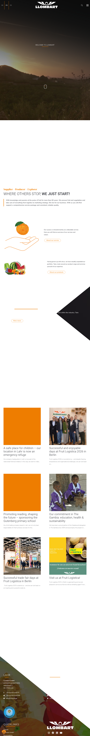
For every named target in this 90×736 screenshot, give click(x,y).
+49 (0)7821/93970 (12, 692)
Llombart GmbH (9, 732)
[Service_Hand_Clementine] (22, 236)
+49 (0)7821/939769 (13, 695)
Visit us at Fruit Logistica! (64, 577)
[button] (82, 5)
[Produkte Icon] (15, 268)
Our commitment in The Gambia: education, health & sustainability (66, 517)
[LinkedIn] (57, 733)
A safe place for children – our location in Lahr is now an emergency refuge (22, 451)
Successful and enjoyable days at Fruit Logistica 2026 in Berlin (67, 451)
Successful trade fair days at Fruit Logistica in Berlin (21, 579)
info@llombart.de (11, 698)
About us (45, 69)
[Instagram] (49, 733)
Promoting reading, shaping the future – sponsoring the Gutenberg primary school (21, 517)
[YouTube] (61, 733)
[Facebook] (53, 733)
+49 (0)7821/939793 (57, 692)
